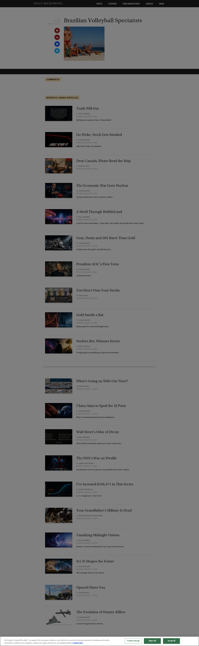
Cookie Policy (78, 643)
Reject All (152, 641)
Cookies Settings (133, 641)
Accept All (171, 641)
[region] (99, 641)
